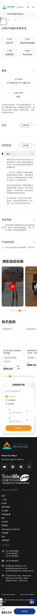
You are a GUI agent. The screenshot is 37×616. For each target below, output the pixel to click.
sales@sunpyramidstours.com (16, 568)
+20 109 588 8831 (11, 553)
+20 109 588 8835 (11, 556)
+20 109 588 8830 (11, 551)
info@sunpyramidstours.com (15, 566)
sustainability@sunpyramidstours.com (19, 571)
